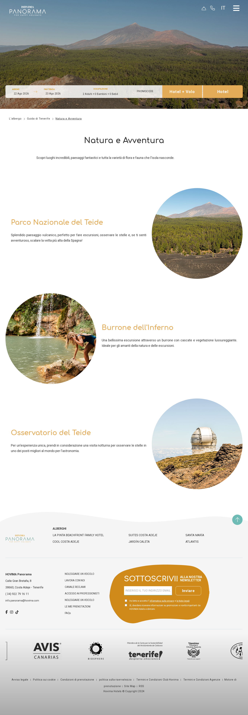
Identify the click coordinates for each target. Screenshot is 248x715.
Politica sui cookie (44, 679)
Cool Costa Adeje (66, 541)
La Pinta (78, 535)
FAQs (68, 613)
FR (224, 27)
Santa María (195, 535)
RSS (141, 686)
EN (224, 18)
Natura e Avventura (69, 118)
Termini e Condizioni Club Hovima (157, 679)
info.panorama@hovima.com (22, 600)
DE (224, 22)
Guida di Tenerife (38, 118)
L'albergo (15, 118)
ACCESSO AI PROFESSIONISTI (82, 593)
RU (224, 35)
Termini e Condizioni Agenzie (202, 679)
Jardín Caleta (139, 541)
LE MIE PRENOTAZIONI (77, 606)
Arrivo (15, 89)
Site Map (129, 686)
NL (224, 31)
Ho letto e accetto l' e (159, 601)
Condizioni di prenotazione (77, 679)
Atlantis (192, 541)
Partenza (49, 89)
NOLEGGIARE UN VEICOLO (79, 573)
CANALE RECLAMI (75, 586)
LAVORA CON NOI (75, 580)
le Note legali (183, 601)
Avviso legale (20, 679)
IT (224, 40)
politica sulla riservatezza (115, 679)
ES (224, 14)
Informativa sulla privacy (162, 601)
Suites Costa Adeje (143, 535)
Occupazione (100, 89)
